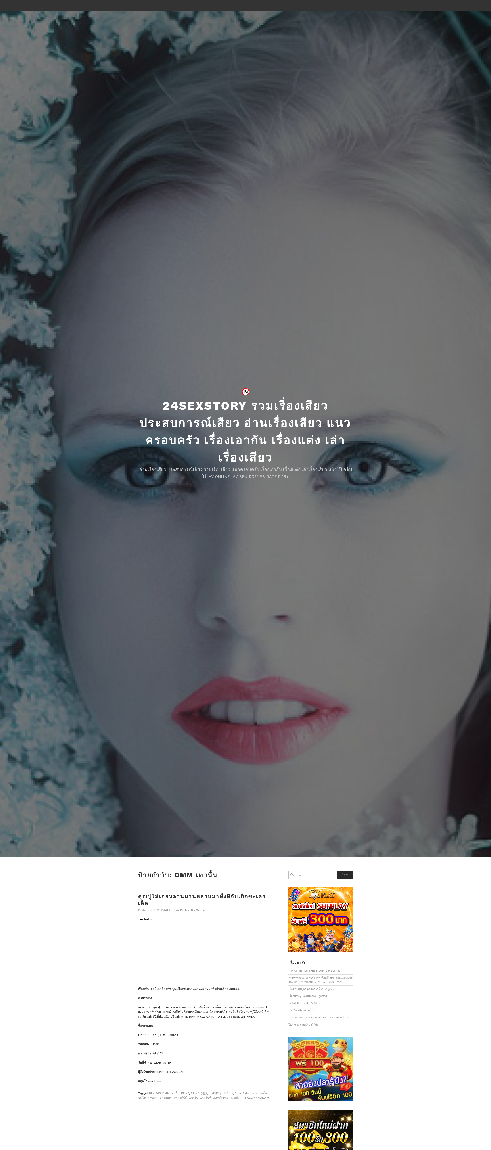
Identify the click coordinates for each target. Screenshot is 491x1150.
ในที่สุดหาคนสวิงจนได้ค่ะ (303, 1024)
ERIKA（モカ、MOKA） (207, 1093)
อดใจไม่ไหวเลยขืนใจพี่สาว (304, 1003)
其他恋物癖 (220, 1098)
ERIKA (185, 1093)
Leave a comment (257, 1098)
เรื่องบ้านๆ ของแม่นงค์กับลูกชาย (307, 996)
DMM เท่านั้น (171, 1093)
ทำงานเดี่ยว (261, 1093)
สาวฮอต (165, 1098)
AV (181, 910)
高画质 (234, 1098)
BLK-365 (155, 1093)
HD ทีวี (228, 1093)
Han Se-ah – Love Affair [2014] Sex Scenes (314, 970)
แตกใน (193, 1098)
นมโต (142, 1098)
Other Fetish (243, 1093)
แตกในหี (205, 1098)
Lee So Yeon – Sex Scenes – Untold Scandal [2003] (320, 1017)
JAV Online (197, 910)
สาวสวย (152, 1098)
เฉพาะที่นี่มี (179, 1098)
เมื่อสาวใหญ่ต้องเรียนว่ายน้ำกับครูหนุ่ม (311, 989)
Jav (187, 910)
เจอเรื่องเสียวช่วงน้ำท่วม (302, 1010)
